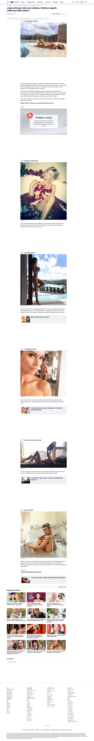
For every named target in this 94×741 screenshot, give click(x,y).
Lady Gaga (29, 696)
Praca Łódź (69, 704)
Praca (8, 710)
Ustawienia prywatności (66, 729)
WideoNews (55, 2)
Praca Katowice (70, 714)
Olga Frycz (69, 690)
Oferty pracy (70, 700)
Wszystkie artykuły (50, 699)
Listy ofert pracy (70, 718)
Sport (7, 700)
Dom (28, 699)
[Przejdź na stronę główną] (8, 3)
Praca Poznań (70, 707)
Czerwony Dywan (31, 2)
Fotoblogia (29, 711)
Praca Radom (70, 709)
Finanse (8, 704)
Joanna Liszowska (71, 692)
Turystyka (28, 704)
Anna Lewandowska (10, 689)
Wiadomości (9, 699)
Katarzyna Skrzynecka (51, 690)
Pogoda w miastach (50, 706)
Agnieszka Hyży (9, 696)
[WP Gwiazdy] (15, 2)
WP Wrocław (29, 714)
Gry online (8, 713)
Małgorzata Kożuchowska (31, 690)
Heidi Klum (49, 692)
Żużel (28, 717)
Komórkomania (29, 709)
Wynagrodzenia (29, 718)
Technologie (9, 703)
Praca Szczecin (70, 710)
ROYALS (61, 2)
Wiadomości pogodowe (51, 704)
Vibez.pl (48, 703)
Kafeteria (28, 706)
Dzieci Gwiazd (40, 2)
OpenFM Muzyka (50, 701)
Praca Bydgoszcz (71, 713)
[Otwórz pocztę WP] (73, 2)
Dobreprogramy (29, 707)
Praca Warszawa (70, 702)
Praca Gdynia (70, 711)
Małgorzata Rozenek (30, 693)
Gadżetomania (29, 710)
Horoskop (28, 703)
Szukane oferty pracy (71, 720)
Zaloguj (81, 2)
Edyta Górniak (29, 689)
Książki (28, 700)
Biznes (8, 702)
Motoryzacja (9, 706)
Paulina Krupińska (71, 689)
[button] (77, 2)
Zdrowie (8, 709)
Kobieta (8, 707)
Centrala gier (29, 716)
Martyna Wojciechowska (72, 696)
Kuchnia (28, 702)
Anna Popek (49, 696)
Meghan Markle (9, 693)
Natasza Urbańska (71, 693)
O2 (47, 707)
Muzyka (23, 2)
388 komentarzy (56, 13)
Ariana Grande (9, 692)
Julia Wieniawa (9, 690)
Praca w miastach (71, 716)
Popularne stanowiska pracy (72, 721)
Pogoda (8, 711)
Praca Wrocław (70, 706)
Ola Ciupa (49, 689)
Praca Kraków (70, 703)
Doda (48, 693)
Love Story (48, 2)
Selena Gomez (29, 692)
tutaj (30, 738)
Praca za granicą (70, 717)
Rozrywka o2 (29, 720)
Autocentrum (29, 713)
